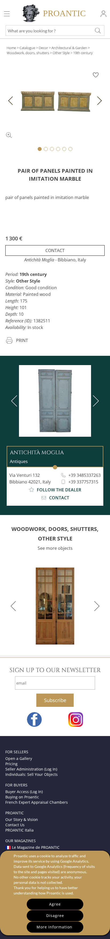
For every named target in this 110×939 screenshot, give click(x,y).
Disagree (55, 915)
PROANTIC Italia (19, 830)
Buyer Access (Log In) (24, 791)
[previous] (15, 401)
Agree (55, 904)
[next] (94, 401)
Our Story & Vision (21, 819)
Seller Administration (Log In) (31, 769)
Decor (43, 47)
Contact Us (15, 824)
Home (11, 47)
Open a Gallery (18, 758)
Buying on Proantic (22, 796)
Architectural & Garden (69, 47)
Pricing (11, 763)
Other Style (61, 52)
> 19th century (81, 52)
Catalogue (27, 47)
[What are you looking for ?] (98, 30)
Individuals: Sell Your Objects (31, 774)
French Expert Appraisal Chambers (36, 802)
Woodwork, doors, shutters (28, 52)
